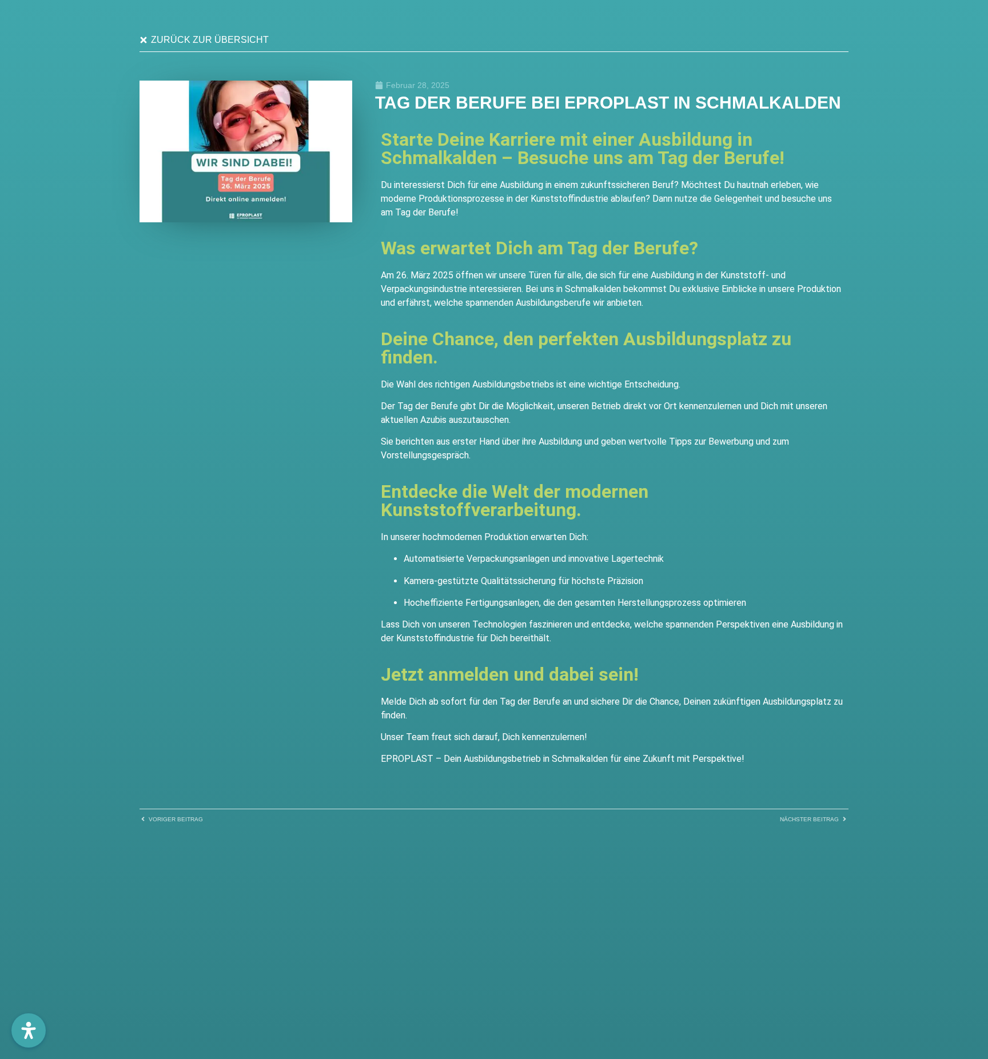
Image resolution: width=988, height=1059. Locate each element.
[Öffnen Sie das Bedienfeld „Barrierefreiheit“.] (28, 1030)
